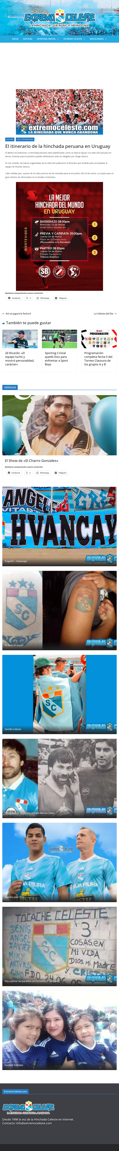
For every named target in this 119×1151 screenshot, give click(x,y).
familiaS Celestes (14, 1065)
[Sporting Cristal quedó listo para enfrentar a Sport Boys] (59, 331)
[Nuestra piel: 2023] (59, 862)
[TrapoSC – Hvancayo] (59, 526)
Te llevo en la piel (14, 645)
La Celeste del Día (103, 313)
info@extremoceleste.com (34, 1123)
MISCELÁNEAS (97, 38)
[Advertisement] (59, 64)
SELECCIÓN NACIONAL (25, 139)
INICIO (15, 38)
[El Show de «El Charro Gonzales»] (59, 425)
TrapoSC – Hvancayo (16, 561)
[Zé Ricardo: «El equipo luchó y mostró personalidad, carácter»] (20, 331)
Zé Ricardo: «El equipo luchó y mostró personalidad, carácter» (19, 358)
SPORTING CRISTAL (46, 38)
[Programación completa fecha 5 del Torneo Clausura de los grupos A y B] (99, 331)
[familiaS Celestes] (59, 1030)
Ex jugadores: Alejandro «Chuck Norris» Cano (29, 813)
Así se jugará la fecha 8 (18, 313)
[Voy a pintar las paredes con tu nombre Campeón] (59, 946)
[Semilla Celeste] (59, 694)
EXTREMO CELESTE (73, 38)
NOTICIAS (27, 38)
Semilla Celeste (13, 729)
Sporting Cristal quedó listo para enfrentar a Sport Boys (56, 358)
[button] (57, 39)
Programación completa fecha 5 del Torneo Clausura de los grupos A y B (98, 358)
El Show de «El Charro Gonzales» (31, 460)
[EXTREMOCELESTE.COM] (28, 1099)
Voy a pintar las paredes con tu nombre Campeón (32, 981)
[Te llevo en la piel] (59, 610)
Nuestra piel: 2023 (14, 897)
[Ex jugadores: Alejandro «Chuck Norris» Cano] (59, 778)
